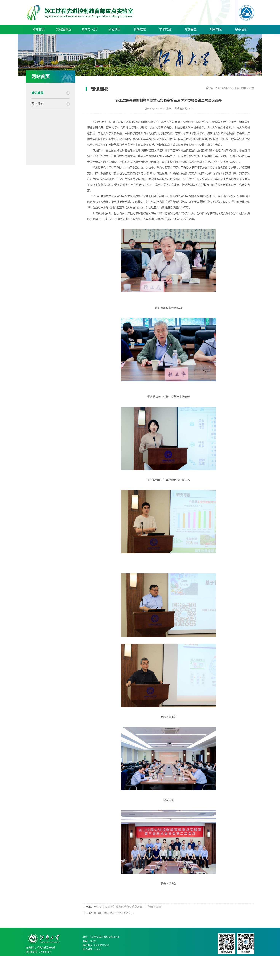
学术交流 (165, 29)
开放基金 (190, 29)
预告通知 (37, 103)
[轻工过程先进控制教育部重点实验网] (80, 19)
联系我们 (241, 29)
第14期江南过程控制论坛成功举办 (114, 913)
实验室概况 (63, 29)
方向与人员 (89, 29)
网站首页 (38, 29)
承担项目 (114, 29)
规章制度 (216, 29)
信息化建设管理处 (46, 947)
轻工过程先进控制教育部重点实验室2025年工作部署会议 (127, 906)
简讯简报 (37, 93)
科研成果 (140, 29)
